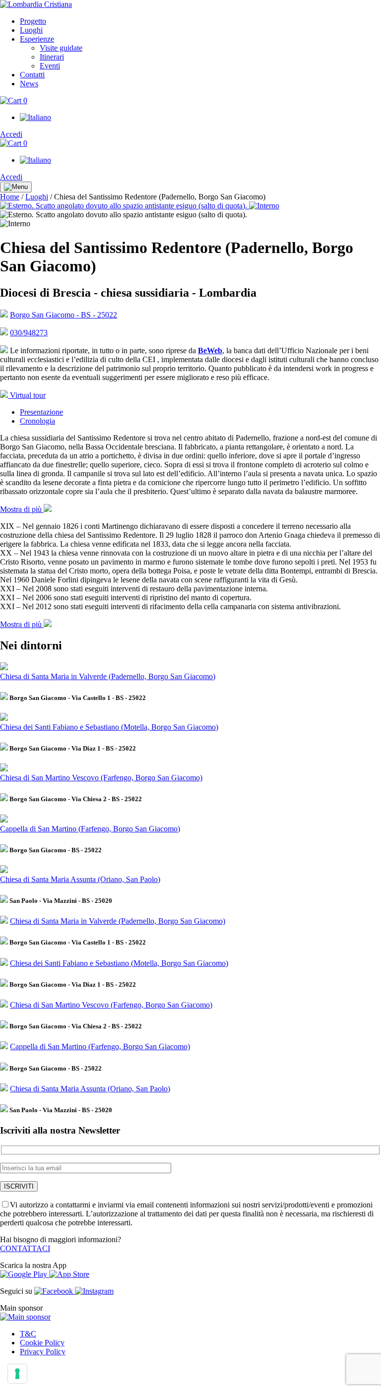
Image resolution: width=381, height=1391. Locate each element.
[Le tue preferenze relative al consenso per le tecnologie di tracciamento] (17, 1373)
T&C (28, 1333)
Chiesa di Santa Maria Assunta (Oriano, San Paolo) (80, 879)
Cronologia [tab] (37, 421)
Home (9, 196)
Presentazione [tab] (41, 412)
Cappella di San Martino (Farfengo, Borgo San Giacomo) (90, 828)
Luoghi (36, 196)
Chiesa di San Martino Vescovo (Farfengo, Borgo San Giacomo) (101, 777)
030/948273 (29, 332)
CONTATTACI (25, 1248)
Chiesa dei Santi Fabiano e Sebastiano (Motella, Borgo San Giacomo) (109, 727)
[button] (26, 509)
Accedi (11, 134)
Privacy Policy (42, 1351)
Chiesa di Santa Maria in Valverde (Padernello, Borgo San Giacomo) (107, 676)
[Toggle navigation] (16, 187)
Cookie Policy (42, 1342)
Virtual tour (27, 395)
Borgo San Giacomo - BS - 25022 (63, 315)
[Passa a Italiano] (35, 117)
